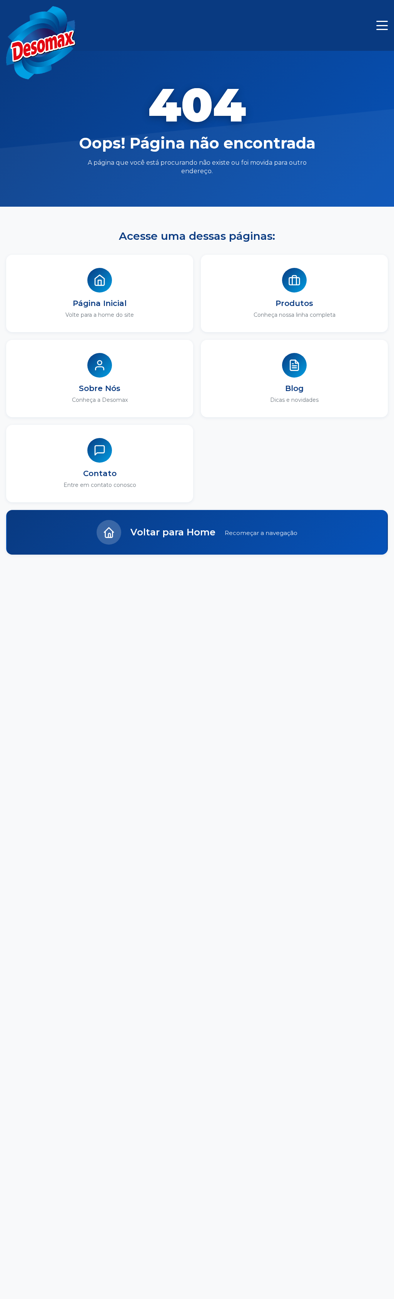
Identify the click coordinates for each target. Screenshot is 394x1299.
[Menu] (382, 25)
